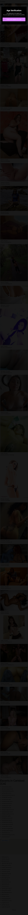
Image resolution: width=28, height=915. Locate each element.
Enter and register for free (14, 19)
